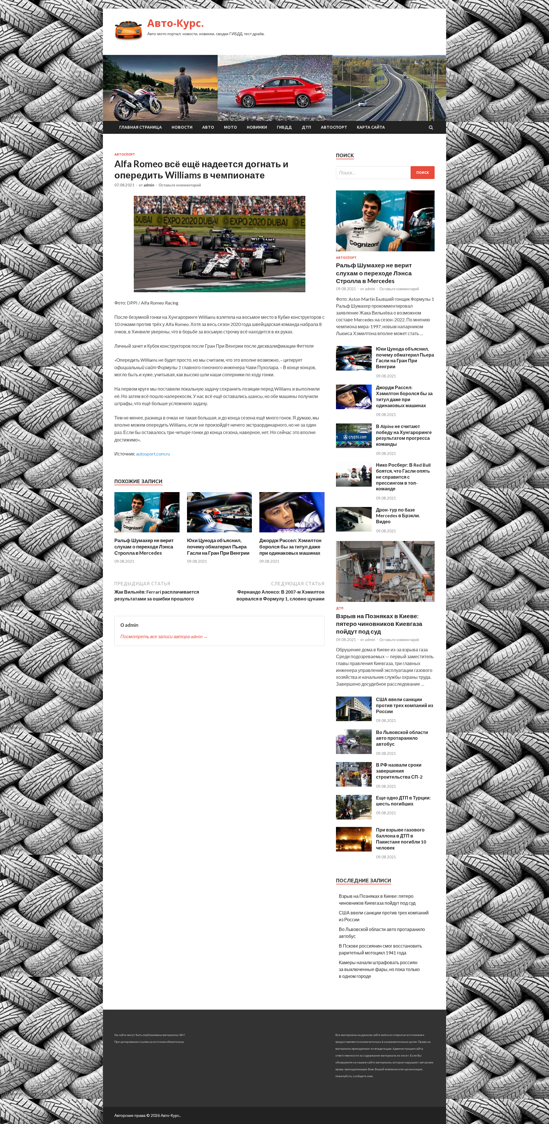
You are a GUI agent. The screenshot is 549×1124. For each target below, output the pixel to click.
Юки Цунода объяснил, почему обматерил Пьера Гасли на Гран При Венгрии (218, 546)
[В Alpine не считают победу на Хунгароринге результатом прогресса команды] (354, 446)
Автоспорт (334, 127)
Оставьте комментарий (180, 185)
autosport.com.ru (153, 453)
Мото (230, 127)
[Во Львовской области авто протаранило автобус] (354, 752)
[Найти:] (385, 172)
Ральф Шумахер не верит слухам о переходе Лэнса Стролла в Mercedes (144, 546)
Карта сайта (371, 127)
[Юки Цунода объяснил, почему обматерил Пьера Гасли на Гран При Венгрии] (219, 533)
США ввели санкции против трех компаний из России (404, 705)
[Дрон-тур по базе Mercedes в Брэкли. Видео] (354, 529)
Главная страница (140, 127)
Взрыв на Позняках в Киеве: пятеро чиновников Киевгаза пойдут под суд (379, 623)
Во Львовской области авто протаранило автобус (402, 738)
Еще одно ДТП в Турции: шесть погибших (403, 800)
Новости (182, 127)
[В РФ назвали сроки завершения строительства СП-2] (354, 784)
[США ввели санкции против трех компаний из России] (354, 719)
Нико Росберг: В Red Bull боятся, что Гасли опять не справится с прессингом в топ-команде (403, 476)
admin (149, 185)
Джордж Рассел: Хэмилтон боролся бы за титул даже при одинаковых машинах (290, 546)
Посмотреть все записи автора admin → (164, 636)
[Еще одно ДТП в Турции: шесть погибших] (354, 817)
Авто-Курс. (175, 23)
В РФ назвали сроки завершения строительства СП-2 (399, 770)
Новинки (257, 127)
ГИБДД (284, 127)
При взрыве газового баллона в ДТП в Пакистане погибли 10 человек (401, 838)
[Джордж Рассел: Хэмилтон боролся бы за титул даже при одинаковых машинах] (292, 533)
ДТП (306, 127)
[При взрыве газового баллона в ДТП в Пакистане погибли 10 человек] (354, 849)
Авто (208, 127)
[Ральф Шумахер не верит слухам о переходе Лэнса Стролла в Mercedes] (147, 533)
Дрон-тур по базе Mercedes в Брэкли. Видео (398, 515)
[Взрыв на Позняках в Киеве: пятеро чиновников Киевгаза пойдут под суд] (385, 603)
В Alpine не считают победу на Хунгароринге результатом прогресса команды (404, 435)
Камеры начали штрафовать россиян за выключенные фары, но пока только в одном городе (379, 969)
